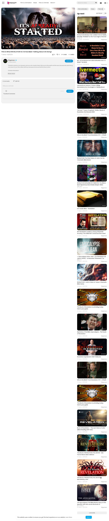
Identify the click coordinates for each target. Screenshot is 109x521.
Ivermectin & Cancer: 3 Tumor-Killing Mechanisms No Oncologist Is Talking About (91, 86)
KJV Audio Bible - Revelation (86, 208)
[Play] (3, 47)
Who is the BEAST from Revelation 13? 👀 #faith (91, 135)
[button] (105, 3)
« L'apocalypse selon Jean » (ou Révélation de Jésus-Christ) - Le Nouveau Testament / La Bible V (91, 258)
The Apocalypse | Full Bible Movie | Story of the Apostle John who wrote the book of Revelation (91, 504)
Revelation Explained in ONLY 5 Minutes (89, 357)
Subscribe (69, 61)
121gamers (11, 60)
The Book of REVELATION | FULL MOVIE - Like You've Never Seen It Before (90, 453)
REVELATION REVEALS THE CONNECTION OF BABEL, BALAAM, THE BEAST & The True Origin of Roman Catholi (92, 36)
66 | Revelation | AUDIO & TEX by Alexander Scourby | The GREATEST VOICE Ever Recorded (91, 232)
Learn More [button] (68, 517)
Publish (70, 91)
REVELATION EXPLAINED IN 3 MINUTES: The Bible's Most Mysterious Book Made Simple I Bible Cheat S (91, 184)
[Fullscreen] (72, 47)
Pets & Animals (44, 3)
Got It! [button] (89, 517)
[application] (38, 28)
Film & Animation (26, 3)
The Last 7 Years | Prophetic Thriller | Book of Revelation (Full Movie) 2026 (91, 111)
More (52, 3)
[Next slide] (104, 9)
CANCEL (62, 91)
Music (35, 3)
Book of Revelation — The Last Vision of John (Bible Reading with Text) (91, 429)
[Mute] (70, 47)
